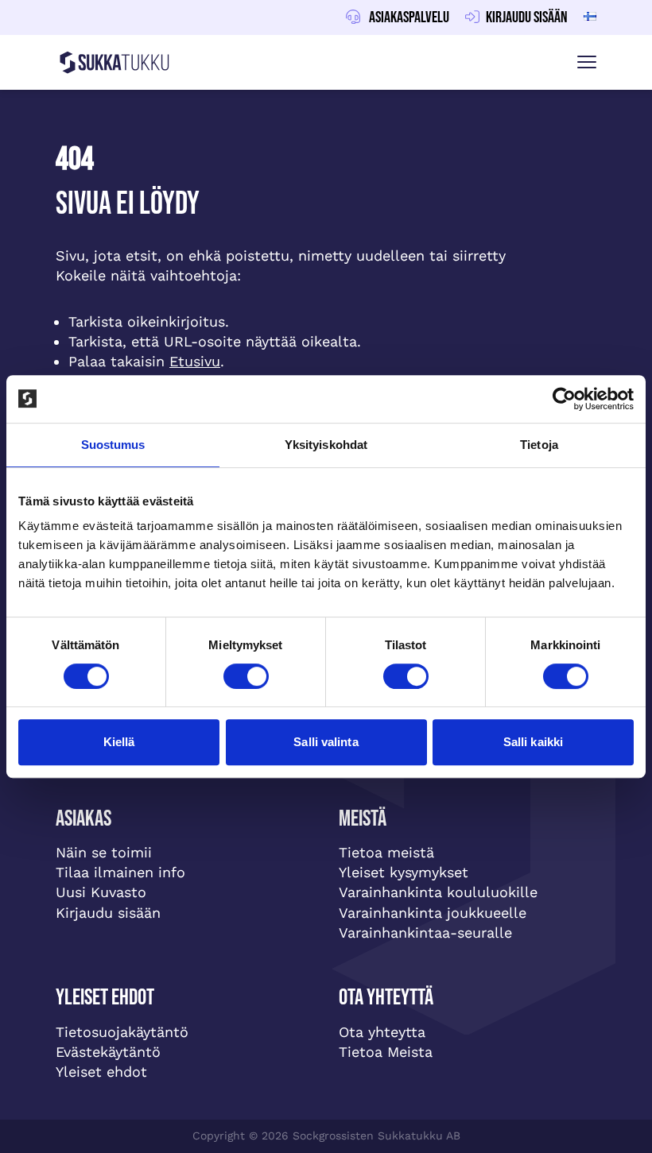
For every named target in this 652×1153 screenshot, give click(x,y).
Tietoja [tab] (539, 444)
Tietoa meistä (386, 852)
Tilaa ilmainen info (120, 872)
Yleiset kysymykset (403, 872)
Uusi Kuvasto (101, 892)
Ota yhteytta (382, 1031)
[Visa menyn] (586, 62)
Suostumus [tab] (113, 444)
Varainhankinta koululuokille (438, 892)
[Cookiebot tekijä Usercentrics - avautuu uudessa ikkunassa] (564, 399)
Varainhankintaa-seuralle (425, 932)
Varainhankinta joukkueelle (432, 912)
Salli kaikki (533, 742)
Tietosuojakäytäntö (122, 1031)
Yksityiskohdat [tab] (326, 444)
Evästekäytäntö (108, 1051)
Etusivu (194, 361)
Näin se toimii (104, 852)
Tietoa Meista (386, 1051)
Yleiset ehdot (101, 1071)
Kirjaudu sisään (108, 912)
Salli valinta (325, 742)
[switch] (246, 676)
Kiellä (119, 742)
